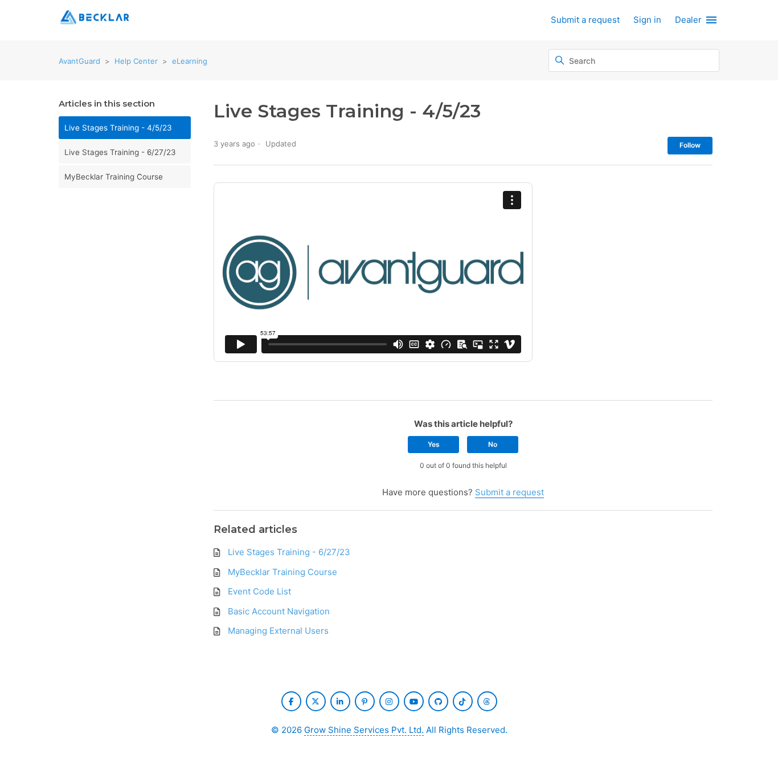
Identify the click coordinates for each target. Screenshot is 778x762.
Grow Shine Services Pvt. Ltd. (364, 729)
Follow (690, 145)
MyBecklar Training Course (113, 176)
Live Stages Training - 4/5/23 (118, 127)
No (492, 444)
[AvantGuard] (95, 20)
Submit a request (585, 19)
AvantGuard (79, 61)
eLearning (189, 61)
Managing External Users (278, 630)
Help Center (136, 61)
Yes (434, 444)
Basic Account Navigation (279, 611)
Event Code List (259, 591)
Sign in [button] (647, 19)
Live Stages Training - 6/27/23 (120, 152)
